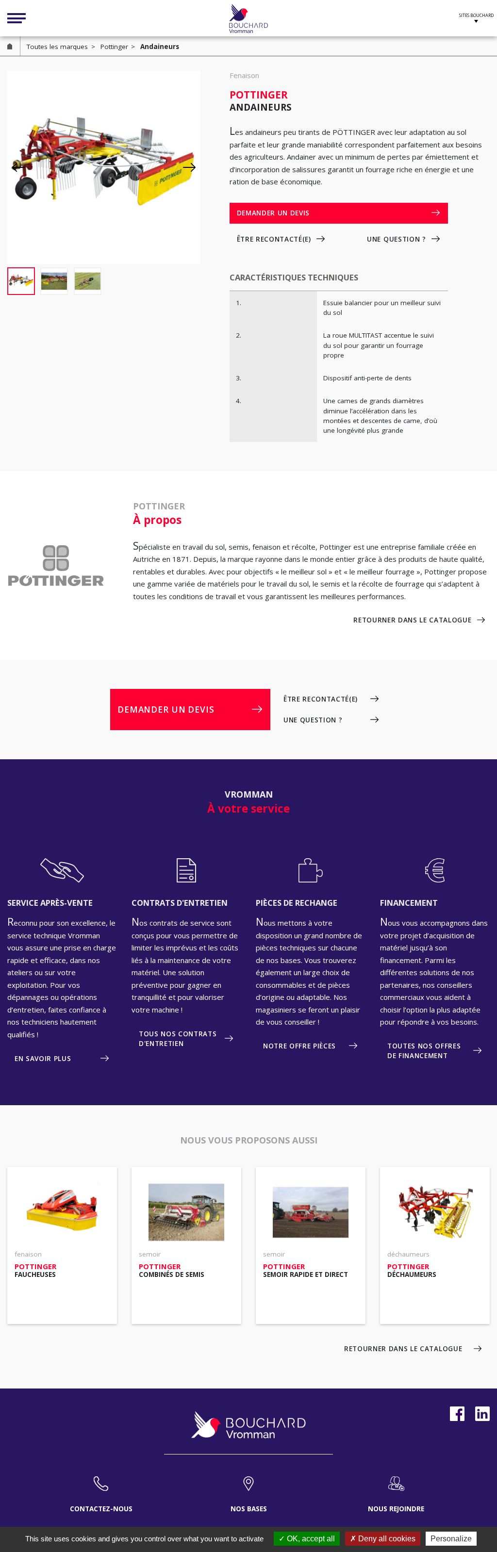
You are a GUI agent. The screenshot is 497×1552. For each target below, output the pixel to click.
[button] (189, 167)
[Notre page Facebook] (457, 1413)
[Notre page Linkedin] (482, 1413)
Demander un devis (273, 213)
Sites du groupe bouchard (476, 17)
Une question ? (396, 239)
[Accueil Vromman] (248, 18)
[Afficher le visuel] (21, 281)
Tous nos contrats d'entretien (177, 1038)
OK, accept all (310, 1539)
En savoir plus (43, 1058)
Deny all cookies (385, 1539)
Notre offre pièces (299, 1046)
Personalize (451, 1539)
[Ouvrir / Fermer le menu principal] (16, 18)
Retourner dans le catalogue (412, 620)
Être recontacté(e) (274, 239)
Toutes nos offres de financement (424, 1051)
